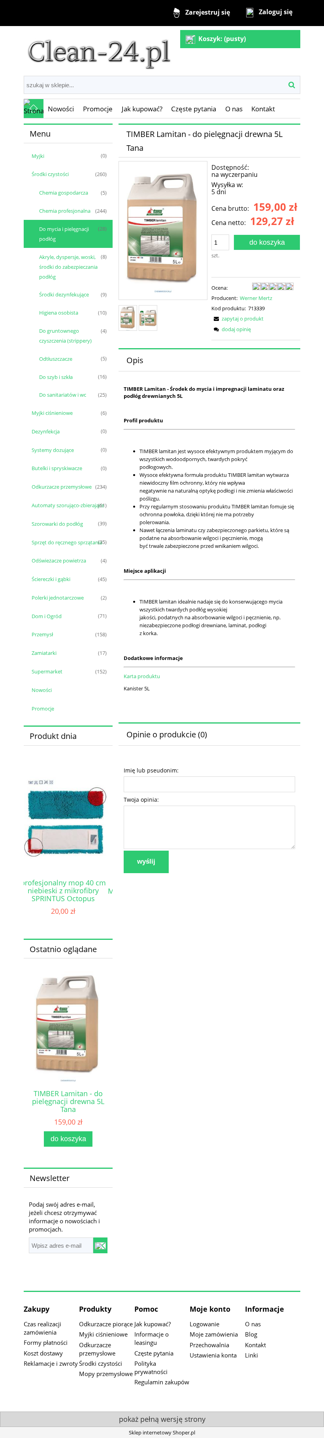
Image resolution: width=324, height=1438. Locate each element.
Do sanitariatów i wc (62, 394)
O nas (253, 1324)
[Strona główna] (99, 50)
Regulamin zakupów (161, 1382)
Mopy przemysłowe (106, 1374)
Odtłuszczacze (55, 358)
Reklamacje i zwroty (51, 1363)
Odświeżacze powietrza (59, 560)
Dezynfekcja (46, 431)
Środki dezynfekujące (64, 294)
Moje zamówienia (214, 1334)
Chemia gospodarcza (63, 192)
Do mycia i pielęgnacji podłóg (64, 233)
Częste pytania (153, 1353)
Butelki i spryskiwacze (57, 468)
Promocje (43, 708)
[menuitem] (61, 109)
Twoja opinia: (141, 799)
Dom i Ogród (47, 616)
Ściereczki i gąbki (51, 579)
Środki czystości (50, 174)
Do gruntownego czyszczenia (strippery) (65, 335)
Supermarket (47, 671)
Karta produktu (142, 676)
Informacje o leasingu (151, 1338)
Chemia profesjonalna (64, 210)
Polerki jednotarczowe (58, 597)
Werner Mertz (256, 298)
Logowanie (204, 1324)
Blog (251, 1334)
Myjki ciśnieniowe (52, 412)
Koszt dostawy (43, 1353)
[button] (237, 318)
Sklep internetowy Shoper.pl (162, 1432)
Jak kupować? (152, 1324)
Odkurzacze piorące (106, 1324)
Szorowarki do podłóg (57, 523)
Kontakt (255, 1345)
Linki (251, 1355)
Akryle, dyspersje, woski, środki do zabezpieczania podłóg (68, 266)
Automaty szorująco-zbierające (68, 505)
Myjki (38, 155)
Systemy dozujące (53, 450)
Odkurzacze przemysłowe (62, 486)
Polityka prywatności (151, 1367)
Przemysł (42, 634)
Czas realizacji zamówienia (42, 1328)
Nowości (42, 690)
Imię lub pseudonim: (151, 770)
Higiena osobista (58, 312)
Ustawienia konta (213, 1355)
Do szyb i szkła (56, 377)
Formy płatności (46, 1342)
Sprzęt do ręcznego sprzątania (67, 542)
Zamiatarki (44, 652)
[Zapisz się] (100, 1245)
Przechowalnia (209, 1345)
